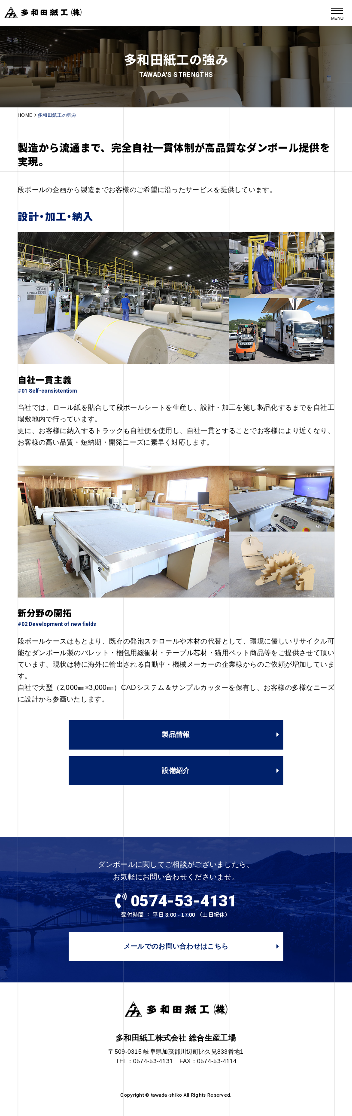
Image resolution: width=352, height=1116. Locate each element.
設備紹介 (176, 770)
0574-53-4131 (183, 901)
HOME (25, 115)
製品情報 (176, 734)
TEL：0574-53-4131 (144, 1061)
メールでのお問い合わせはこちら (176, 946)
